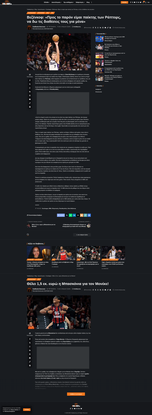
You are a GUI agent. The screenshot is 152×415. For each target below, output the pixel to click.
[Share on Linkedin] (100, 27)
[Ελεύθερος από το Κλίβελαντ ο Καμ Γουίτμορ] (63, 253)
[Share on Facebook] (93, 27)
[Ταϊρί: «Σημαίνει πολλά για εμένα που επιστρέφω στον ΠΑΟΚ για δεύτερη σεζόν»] (113, 253)
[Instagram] (137, 2)
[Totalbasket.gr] (7, 2)
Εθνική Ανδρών (108, 40)
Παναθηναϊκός (63, 208)
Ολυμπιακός (55, 208)
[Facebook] (130, 2)
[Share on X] (95, 27)
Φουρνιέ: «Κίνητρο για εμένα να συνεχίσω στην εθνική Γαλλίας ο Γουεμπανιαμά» (113, 77)
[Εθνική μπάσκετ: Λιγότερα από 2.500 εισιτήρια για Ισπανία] (99, 39)
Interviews (41, 12)
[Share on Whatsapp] (98, 27)
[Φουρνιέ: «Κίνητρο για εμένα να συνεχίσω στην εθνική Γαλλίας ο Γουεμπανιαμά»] (99, 78)
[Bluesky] (140, 2)
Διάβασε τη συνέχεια (76, 394)
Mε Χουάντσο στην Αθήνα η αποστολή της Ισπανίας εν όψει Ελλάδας (113, 46)
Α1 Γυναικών (39, 259)
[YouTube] (134, 2)
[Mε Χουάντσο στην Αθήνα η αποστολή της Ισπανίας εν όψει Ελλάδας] (99, 46)
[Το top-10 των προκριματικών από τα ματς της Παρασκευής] (99, 55)
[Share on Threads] (103, 27)
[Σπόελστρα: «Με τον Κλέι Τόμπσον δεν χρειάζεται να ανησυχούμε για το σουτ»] (88, 253)
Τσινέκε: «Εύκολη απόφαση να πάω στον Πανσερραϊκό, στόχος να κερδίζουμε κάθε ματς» (38, 264)
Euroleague (31, 12)
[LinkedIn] (138, 2)
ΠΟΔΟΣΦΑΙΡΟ (108, 64)
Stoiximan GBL (108, 72)
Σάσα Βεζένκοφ (72, 208)
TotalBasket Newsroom (38, 26)
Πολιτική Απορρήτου (10, 411)
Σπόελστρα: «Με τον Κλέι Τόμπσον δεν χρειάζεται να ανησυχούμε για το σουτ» (88, 264)
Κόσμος (107, 49)
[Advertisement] (63, 103)
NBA (48, 12)
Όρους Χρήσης (14, 409)
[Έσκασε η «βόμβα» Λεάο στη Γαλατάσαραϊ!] (99, 63)
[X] (132, 2)
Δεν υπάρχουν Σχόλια (64, 26)
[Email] (105, 27)
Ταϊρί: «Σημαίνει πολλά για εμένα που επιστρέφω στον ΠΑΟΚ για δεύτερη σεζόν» (113, 264)
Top (52, 12)
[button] (26, 409)
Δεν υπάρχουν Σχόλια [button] (83, 234)
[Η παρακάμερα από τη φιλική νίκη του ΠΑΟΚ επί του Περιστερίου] (99, 70)
